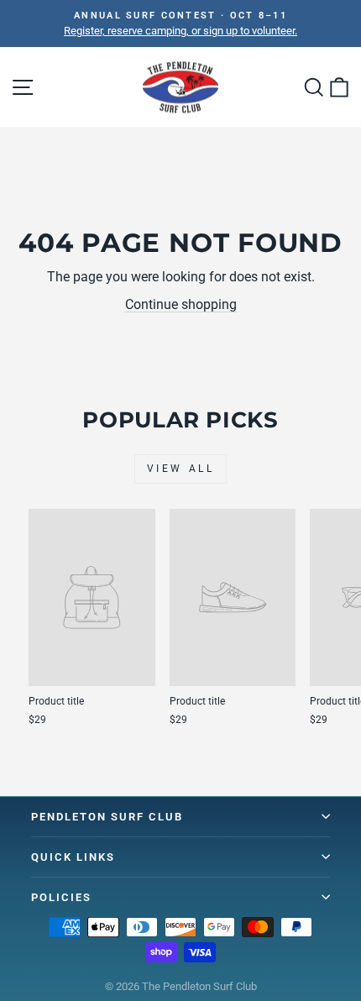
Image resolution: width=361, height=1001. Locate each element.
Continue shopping (181, 304)
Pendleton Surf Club (107, 816)
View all (181, 468)
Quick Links (73, 857)
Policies (61, 897)
